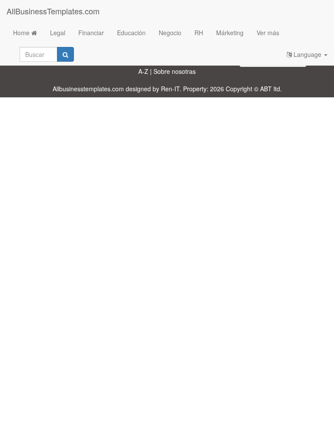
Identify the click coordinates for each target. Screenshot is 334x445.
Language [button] (307, 54)
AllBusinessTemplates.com (53, 11)
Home (22, 32)
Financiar (91, 32)
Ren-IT (170, 88)
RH (198, 32)
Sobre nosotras (175, 71)
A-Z (143, 71)
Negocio (170, 32)
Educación (131, 32)
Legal (57, 32)
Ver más (268, 32)
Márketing (230, 32)
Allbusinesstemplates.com (88, 88)
